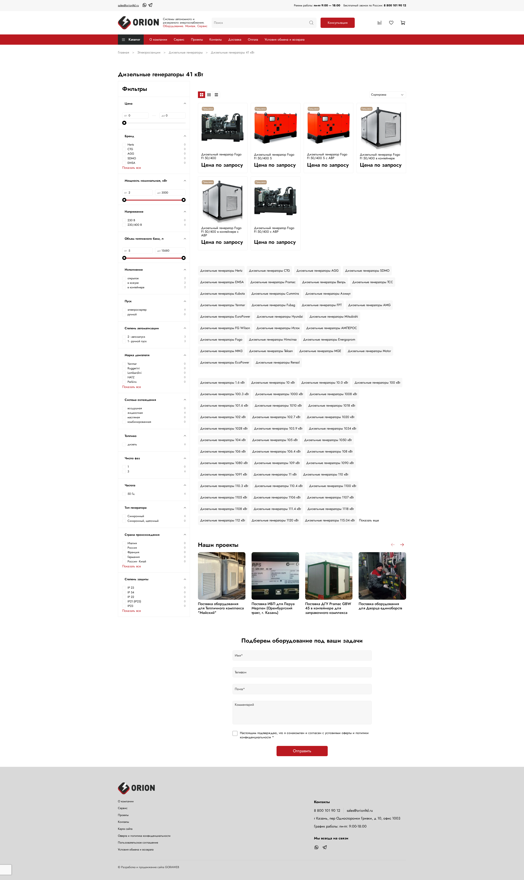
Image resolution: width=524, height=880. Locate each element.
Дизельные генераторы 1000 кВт (279, 394)
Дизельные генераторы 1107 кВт (330, 497)
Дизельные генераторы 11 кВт (275, 474)
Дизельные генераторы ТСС (372, 282)
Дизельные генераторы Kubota (222, 293)
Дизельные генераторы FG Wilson (225, 328)
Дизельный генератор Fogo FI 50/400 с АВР (274, 230)
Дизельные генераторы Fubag (273, 305)
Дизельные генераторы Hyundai (280, 316)
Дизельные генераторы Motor (369, 351)
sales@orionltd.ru (128, 5)
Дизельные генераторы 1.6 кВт (222, 382)
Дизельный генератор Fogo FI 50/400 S (274, 156)
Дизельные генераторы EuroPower (225, 316)
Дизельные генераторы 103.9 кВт (278, 428)
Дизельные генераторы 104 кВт (223, 440)
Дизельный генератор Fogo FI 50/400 (221, 156)
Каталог (134, 39)
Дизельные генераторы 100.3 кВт (224, 394)
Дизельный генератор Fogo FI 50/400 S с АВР (327, 156)
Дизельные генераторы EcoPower (224, 362)
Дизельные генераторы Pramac (273, 282)
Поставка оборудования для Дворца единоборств (380, 606)
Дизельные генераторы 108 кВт (329, 451)
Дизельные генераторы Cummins (275, 293)
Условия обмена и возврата (285, 39)
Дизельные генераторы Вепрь (324, 282)
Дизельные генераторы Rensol (278, 362)
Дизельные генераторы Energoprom (329, 339)
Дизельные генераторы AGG (317, 270)
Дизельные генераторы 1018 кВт (331, 405)
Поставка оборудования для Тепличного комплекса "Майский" (221, 608)
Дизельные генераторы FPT (322, 305)
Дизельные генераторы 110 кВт (325, 474)
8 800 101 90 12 (395, 5)
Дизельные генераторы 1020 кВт (330, 417)
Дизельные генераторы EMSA (222, 282)
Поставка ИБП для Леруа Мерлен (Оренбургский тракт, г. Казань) (273, 608)
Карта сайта (125, 829)
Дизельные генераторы (186, 52)
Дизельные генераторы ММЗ (221, 351)
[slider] (124, 123)
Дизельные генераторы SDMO (367, 270)
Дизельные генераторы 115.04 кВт (330, 520)
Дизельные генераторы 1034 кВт (332, 428)
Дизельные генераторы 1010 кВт (278, 405)
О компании (158, 39)
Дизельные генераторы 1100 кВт (332, 485)
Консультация (338, 22)
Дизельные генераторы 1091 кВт (223, 474)
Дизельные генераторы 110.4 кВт (279, 485)
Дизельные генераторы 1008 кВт (333, 394)
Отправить (302, 751)
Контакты (215, 39)
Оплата (253, 39)
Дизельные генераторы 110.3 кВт (224, 485)
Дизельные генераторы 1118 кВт (330, 508)
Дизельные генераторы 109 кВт (277, 463)
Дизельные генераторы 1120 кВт (275, 520)
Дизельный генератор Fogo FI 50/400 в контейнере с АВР (221, 232)
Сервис (179, 39)
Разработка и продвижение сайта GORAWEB (150, 867)
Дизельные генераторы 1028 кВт (223, 428)
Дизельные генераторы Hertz (221, 270)
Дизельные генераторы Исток (278, 328)
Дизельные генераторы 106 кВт (223, 451)
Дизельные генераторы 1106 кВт (277, 497)
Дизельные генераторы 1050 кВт (328, 440)
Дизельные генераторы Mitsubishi (333, 316)
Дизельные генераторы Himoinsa (273, 339)
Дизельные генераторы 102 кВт (223, 417)
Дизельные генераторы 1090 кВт (330, 463)
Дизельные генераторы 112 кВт (222, 520)
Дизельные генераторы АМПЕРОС (331, 328)
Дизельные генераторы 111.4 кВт (277, 508)
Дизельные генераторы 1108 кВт (223, 508)
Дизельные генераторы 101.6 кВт (224, 405)
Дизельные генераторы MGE (320, 351)
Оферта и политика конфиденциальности (144, 836)
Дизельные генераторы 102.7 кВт (276, 417)
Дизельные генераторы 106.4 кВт (276, 451)
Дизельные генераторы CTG (269, 270)
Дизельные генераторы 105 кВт (275, 440)
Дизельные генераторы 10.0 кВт (324, 382)
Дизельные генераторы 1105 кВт (223, 497)
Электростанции (148, 52)
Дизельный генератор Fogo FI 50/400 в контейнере (380, 156)
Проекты (197, 39)
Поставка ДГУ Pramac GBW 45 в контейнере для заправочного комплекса (328, 608)
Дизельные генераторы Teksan (271, 351)
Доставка (234, 39)
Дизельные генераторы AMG (369, 305)
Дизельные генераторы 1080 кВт (224, 463)
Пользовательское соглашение (138, 842)
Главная (123, 52)
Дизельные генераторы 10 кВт (273, 382)
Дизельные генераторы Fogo (221, 339)
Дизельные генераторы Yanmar (222, 305)
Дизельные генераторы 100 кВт (377, 382)
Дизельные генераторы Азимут (327, 293)
